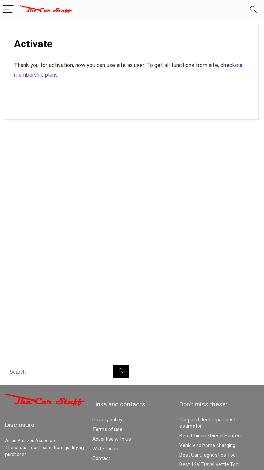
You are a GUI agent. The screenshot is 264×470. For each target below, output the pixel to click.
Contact (101, 458)
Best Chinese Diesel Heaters (210, 435)
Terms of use (107, 429)
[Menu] (8, 9)
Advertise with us (111, 439)
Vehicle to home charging (207, 445)
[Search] (253, 9)
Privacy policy (107, 420)
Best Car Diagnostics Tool (208, 455)
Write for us (105, 448)
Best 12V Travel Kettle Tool (209, 464)
